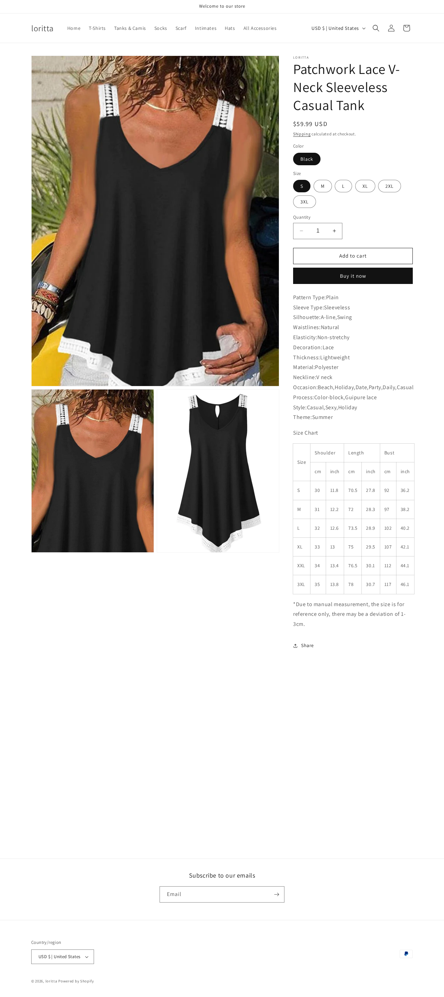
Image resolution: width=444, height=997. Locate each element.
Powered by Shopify (76, 981)
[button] (376, 28)
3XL (304, 202)
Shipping (302, 133)
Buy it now (353, 276)
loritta (51, 981)
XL (365, 186)
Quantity (301, 217)
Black (306, 159)
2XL (389, 186)
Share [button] (307, 645)
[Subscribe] (276, 894)
